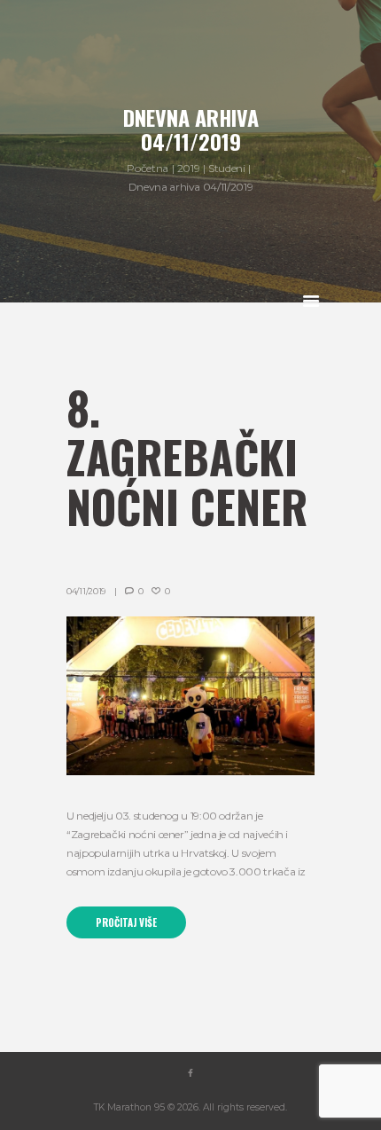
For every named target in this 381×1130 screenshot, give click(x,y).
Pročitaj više (126, 922)
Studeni (226, 168)
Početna (147, 168)
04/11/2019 (85, 591)
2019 (188, 168)
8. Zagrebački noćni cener (186, 456)
